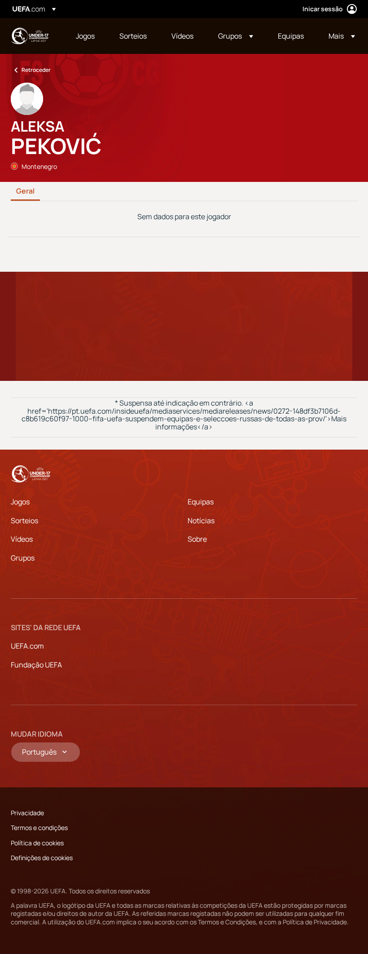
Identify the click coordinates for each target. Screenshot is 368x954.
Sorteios (24, 521)
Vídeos (22, 539)
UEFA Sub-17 (29, 35)
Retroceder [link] (36, 70)
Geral (25, 191)
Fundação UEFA (36, 665)
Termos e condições (39, 827)
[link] (85, 35)
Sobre (197, 539)
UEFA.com (27, 646)
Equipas (201, 502)
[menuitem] (86, 35)
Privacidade (27, 812)
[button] (235, 35)
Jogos (20, 502)
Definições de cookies (42, 857)
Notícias (201, 521)
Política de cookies (37, 843)
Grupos (23, 558)
